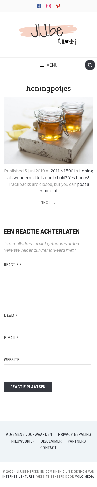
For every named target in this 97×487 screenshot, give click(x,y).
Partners (77, 441)
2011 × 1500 (62, 170)
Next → (48, 203)
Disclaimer (51, 441)
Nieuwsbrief (22, 441)
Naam (10, 316)
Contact (48, 447)
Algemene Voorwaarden (29, 434)
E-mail (11, 337)
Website (11, 359)
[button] (48, 65)
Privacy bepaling (74, 434)
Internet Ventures (18, 476)
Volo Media (84, 476)
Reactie (12, 264)
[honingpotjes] (48, 130)
